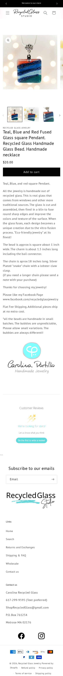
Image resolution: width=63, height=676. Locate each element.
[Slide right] (60, 115)
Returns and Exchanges (20, 547)
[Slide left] (3, 115)
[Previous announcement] (6, 3)
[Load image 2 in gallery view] (31, 114)
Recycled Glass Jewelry (29, 663)
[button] (7, 13)
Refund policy (28, 667)
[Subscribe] (53, 479)
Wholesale (12, 563)
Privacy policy (46, 667)
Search (10, 539)
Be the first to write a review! (31, 440)
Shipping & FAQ (16, 555)
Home (9, 531)
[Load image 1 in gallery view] (14, 114)
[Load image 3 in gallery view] (48, 114)
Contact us (12, 571)
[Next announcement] (57, 3)
